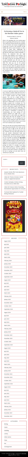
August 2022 (7, 387)
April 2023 (6, 361)
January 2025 (7, 299)
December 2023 (8, 335)
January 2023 (7, 370)
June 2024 (6, 319)
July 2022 (6, 390)
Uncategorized (8, 446)
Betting (6, 424)
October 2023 (7, 341)
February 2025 (8, 296)
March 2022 (7, 403)
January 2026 (7, 263)
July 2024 (6, 315)
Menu (25, 12)
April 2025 (6, 289)
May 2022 (6, 396)
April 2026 (6, 254)
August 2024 (7, 312)
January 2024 (7, 332)
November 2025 (8, 270)
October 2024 (7, 306)
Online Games (7, 437)
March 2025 (7, 293)
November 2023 (8, 338)
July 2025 (6, 283)
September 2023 (8, 344)
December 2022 (8, 374)
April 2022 (6, 400)
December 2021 (8, 413)
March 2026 (7, 257)
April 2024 (6, 322)
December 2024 (8, 302)
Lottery (6, 433)
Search (5, 159)
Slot (5, 443)
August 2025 (7, 280)
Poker (5, 440)
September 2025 (8, 276)
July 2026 (6, 244)
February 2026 (8, 260)
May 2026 (6, 251)
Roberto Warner (14, 38)
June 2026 (6, 247)
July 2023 (6, 351)
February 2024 (8, 328)
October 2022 (7, 380)
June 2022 (6, 393)
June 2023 (6, 354)
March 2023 (7, 364)
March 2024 (7, 325)
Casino (5, 427)
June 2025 (6, 286)
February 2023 (8, 367)
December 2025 (8, 267)
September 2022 (8, 383)
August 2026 (7, 241)
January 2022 (7, 409)
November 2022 (8, 377)
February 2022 (8, 406)
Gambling (6, 430)
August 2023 (7, 348)
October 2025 (7, 273)
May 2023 (6, 357)
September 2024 (8, 309)
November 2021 (8, 416)
